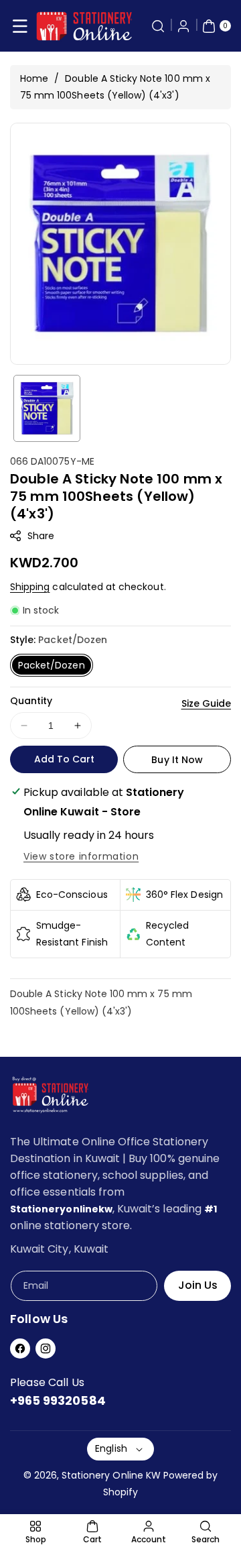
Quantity (31, 700)
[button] (20, 26)
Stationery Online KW (111, 1475)
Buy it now (177, 759)
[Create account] (183, 26)
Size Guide (206, 703)
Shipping (30, 586)
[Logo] (50, 1097)
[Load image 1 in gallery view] (46, 408)
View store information (81, 856)
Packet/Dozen (51, 665)
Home (34, 78)
